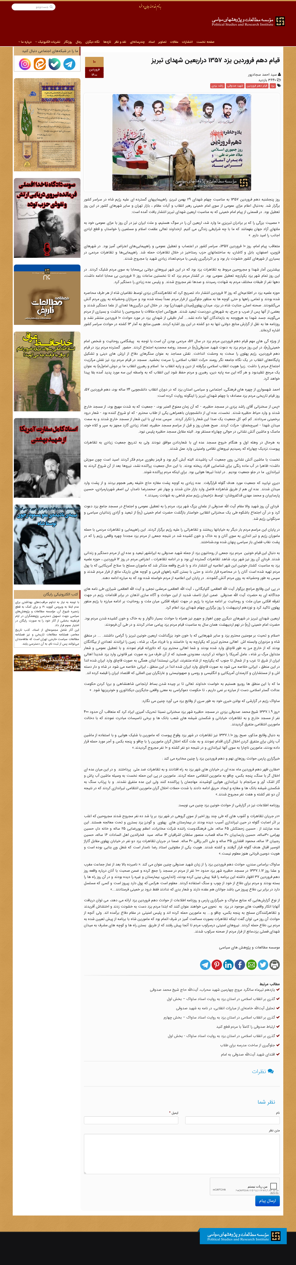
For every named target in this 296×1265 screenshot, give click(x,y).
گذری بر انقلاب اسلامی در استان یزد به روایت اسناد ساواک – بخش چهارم (220, 1017)
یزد (272, 85)
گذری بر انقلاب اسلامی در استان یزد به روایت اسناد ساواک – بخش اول (221, 999)
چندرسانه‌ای (137, 42)
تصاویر (162, 42)
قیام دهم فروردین (257, 85)
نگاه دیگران (92, 42)
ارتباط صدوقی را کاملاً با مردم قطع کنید (246, 1027)
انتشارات (187, 42)
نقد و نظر (120, 42)
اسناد (151, 42)
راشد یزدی (217, 85)
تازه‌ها (107, 42)
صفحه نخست (205, 42)
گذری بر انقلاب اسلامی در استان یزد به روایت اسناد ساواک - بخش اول (222, 1036)
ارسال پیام (267, 1200)
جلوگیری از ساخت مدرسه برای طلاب (248, 1045)
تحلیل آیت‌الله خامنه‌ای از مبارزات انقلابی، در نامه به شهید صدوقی (226, 1008)
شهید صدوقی (235, 85)
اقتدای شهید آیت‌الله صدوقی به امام (248, 1054)
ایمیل (173, 1113)
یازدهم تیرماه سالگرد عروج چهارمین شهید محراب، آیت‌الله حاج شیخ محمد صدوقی (213, 990)
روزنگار (68, 42)
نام (278, 1113)
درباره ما (25, 42)
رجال (79, 42)
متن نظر (274, 1130)
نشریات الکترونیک (48, 42)
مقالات (174, 42)
